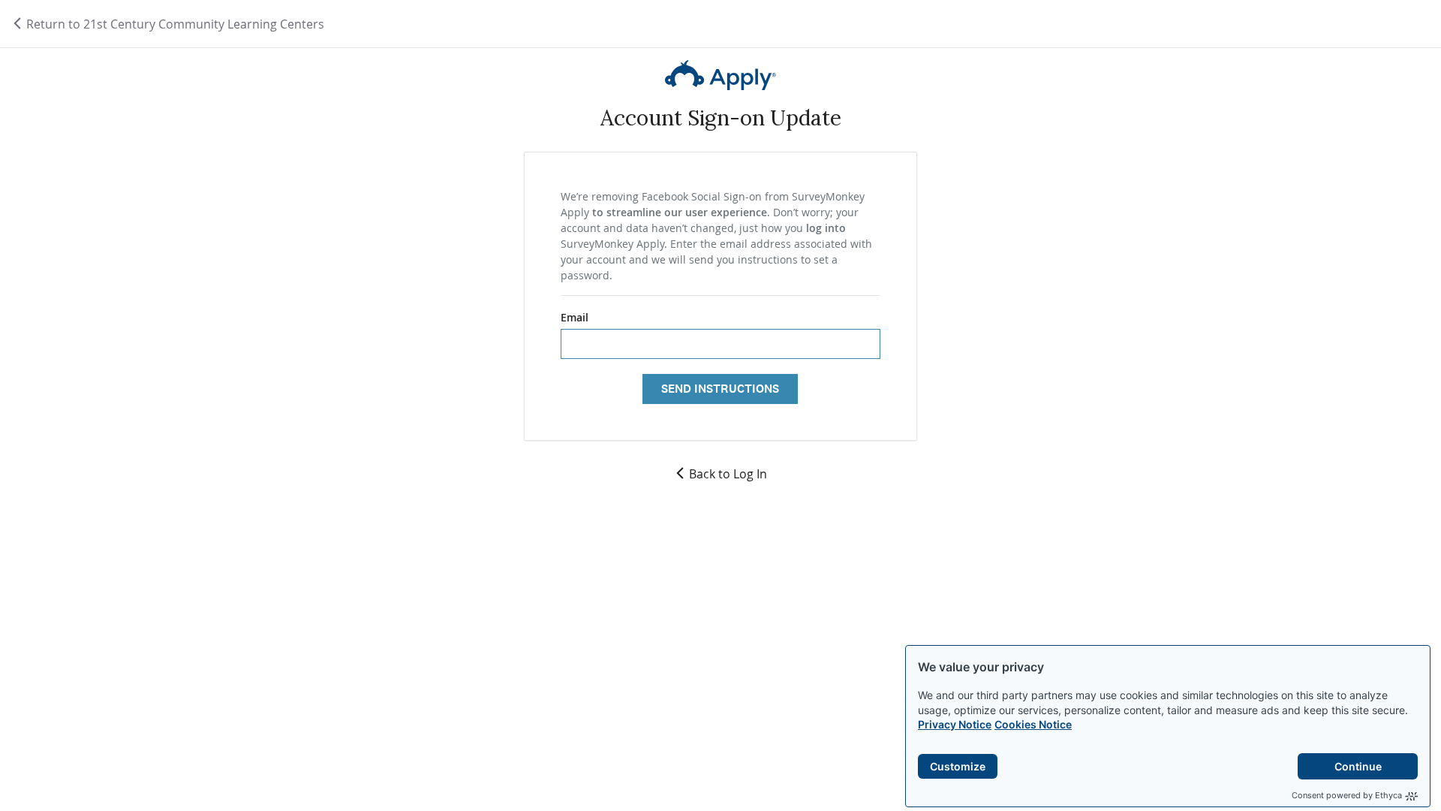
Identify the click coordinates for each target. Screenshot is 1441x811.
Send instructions (720, 388)
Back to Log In (728, 474)
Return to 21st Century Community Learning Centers (173, 24)
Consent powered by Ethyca (1347, 795)
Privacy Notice (954, 724)
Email (574, 317)
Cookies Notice (1033, 724)
